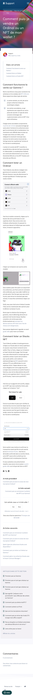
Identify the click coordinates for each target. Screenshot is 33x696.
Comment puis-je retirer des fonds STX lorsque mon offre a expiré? (17, 617)
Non (19, 507)
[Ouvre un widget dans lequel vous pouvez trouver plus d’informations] (7, 693)
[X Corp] (6, 471)
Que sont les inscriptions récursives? (16, 611)
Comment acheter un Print (13, 607)
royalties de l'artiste (9, 126)
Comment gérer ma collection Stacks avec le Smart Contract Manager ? (16, 557)
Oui (13, 507)
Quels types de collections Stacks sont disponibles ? (15, 546)
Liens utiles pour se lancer (13, 629)
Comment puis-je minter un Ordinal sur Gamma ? (15, 551)
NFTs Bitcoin (25, 94)
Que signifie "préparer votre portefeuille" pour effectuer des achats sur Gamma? (17, 596)
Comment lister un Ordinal (13, 73)
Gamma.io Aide (8, 11)
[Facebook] (3, 471)
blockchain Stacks (12, 451)
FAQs (7, 13)
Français (17, 686)
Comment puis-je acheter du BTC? (15, 602)
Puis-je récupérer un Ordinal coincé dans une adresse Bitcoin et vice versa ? (17, 623)
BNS (16, 361)
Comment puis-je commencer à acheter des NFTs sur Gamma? (15, 534)
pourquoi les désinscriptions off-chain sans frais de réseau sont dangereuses (14, 323)
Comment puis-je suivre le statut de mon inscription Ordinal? (16, 540)
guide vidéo (6, 331)
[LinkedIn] (8, 471)
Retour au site (8, 686)
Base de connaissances (21, 11)
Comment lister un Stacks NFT (15, 76)
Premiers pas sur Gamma (13, 576)
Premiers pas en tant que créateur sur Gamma (17, 581)
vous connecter (14, 663)
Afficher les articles (9, 633)
